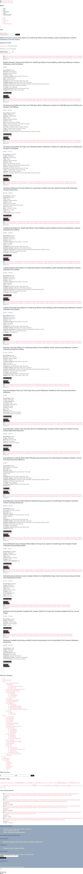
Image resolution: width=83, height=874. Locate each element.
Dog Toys (9, 746)
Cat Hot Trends (10, 692)
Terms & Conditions (29, 842)
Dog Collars (9, 721)
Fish (4, 13)
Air (13, 782)
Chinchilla (9, 763)
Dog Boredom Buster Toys (17, 749)
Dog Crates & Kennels (12, 723)
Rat (7, 769)
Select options (7, 93)
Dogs (63, 783)
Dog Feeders (10, 724)
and (15, 782)
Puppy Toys (13, 750)
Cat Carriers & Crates (12, 683)
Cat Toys (8, 711)
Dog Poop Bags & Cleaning (14, 741)
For (72, 782)
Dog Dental (13, 732)
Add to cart (6, 488)
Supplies (63, 785)
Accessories (3, 783)
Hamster (8, 767)
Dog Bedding (10, 720)
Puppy (48, 785)
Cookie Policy (39, 842)
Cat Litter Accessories (12, 700)
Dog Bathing (13, 729)
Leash (23, 785)
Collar (50, 783)
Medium (27, 785)
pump (44, 785)
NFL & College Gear (15, 738)
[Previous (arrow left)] (0, 873)
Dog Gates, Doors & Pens (13, 726)
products (41, 785)
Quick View (6, 97)
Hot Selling (6, 758)
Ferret (8, 764)
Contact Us (12, 842)
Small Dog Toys (14, 752)
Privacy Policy (19, 842)
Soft (60, 785)
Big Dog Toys (13, 747)
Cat (4, 10)
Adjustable (10, 782)
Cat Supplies (10, 703)
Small (56, 785)
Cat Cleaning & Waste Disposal (18, 709)
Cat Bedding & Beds (15, 706)
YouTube (21, 848)
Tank (68, 785)
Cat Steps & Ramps (12, 701)
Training (72, 785)
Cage (27, 782)
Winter (1, 787)
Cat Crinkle (13, 714)
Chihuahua (38, 783)
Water (80, 785)
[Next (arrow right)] (2, 873)
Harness (8, 755)
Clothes (43, 783)
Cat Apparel (13, 704)
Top (1, 868)
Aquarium (20, 783)
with (4, 787)
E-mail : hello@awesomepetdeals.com (14, 832)
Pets (37, 785)
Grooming (77, 783)
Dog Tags (9, 744)
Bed (25, 782)
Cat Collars (9, 684)
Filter (32, 775)
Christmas (12, 694)
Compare (5, 96)
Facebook (6, 848)
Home (1, 46)
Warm (78, 785)
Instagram (16, 848)
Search (17, 34)
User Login (3, 33)
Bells (11, 712)
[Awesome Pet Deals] (6, 1)
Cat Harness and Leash (16, 686)
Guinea (1, 785)
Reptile (52, 785)
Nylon (30, 785)
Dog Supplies (10, 743)
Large (21, 785)
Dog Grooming (10, 727)
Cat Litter (9, 698)
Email (1, 856)
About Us (5, 842)
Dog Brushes (13, 730)
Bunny (8, 761)
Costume (55, 782)
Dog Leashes (10, 740)
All (4, 678)
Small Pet (6, 11)
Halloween (13, 697)
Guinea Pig (9, 766)
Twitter (11, 848)
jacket (18, 785)
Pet (34, 785)
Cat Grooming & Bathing (13, 691)
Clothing (46, 782)
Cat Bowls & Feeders (16, 707)
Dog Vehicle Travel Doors (13, 754)
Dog (4, 8)
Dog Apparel (10, 718)
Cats (33, 783)
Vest (75, 785)
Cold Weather (13, 695)
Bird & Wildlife (7, 15)
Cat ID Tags (13, 688)
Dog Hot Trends (10, 734)
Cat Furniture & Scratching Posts (15, 689)
